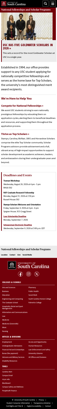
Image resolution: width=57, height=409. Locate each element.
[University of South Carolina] (28, 265)
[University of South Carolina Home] (13, 3)
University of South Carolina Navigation (53, 3)
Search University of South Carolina (45, 3)
